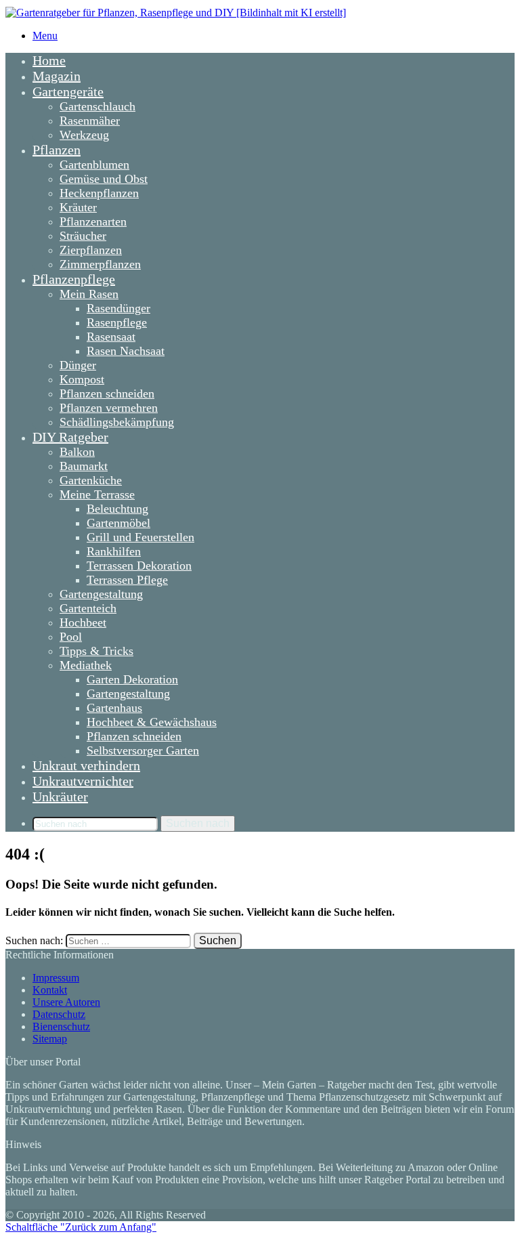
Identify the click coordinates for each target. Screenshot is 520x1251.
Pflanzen (56, 149)
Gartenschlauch (97, 106)
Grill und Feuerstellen (140, 537)
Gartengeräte (68, 91)
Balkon (77, 452)
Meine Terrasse (97, 494)
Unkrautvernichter (82, 780)
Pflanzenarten (93, 221)
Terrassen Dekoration (139, 565)
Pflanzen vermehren (109, 408)
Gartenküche (91, 480)
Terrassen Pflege (127, 580)
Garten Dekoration (132, 679)
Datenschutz (58, 1014)
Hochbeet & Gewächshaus (152, 722)
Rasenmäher (90, 120)
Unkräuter (60, 796)
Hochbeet (83, 622)
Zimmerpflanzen (100, 264)
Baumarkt (84, 466)
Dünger (78, 365)
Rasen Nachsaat (126, 351)
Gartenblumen (94, 164)
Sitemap (49, 1038)
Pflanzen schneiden (107, 393)
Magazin (56, 75)
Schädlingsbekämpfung (117, 422)
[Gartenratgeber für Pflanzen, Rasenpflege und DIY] (175, 12)
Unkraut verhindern (86, 765)
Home (49, 60)
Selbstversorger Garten (143, 750)
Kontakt (49, 990)
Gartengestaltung (101, 594)
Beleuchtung (117, 508)
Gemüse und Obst (104, 179)
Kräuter (78, 207)
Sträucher (83, 235)
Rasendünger (118, 308)
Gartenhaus (114, 708)
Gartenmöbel (118, 523)
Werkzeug (84, 135)
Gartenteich (88, 608)
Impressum (55, 977)
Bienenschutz (61, 1026)
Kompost (82, 379)
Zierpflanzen (91, 250)
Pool (71, 636)
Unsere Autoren (66, 1002)
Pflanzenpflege (73, 279)
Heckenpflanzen (99, 193)
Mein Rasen (89, 294)
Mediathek (86, 665)
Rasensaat (111, 336)
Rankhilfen (114, 551)
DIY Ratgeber (70, 436)
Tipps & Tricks (96, 651)
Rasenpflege (117, 322)
